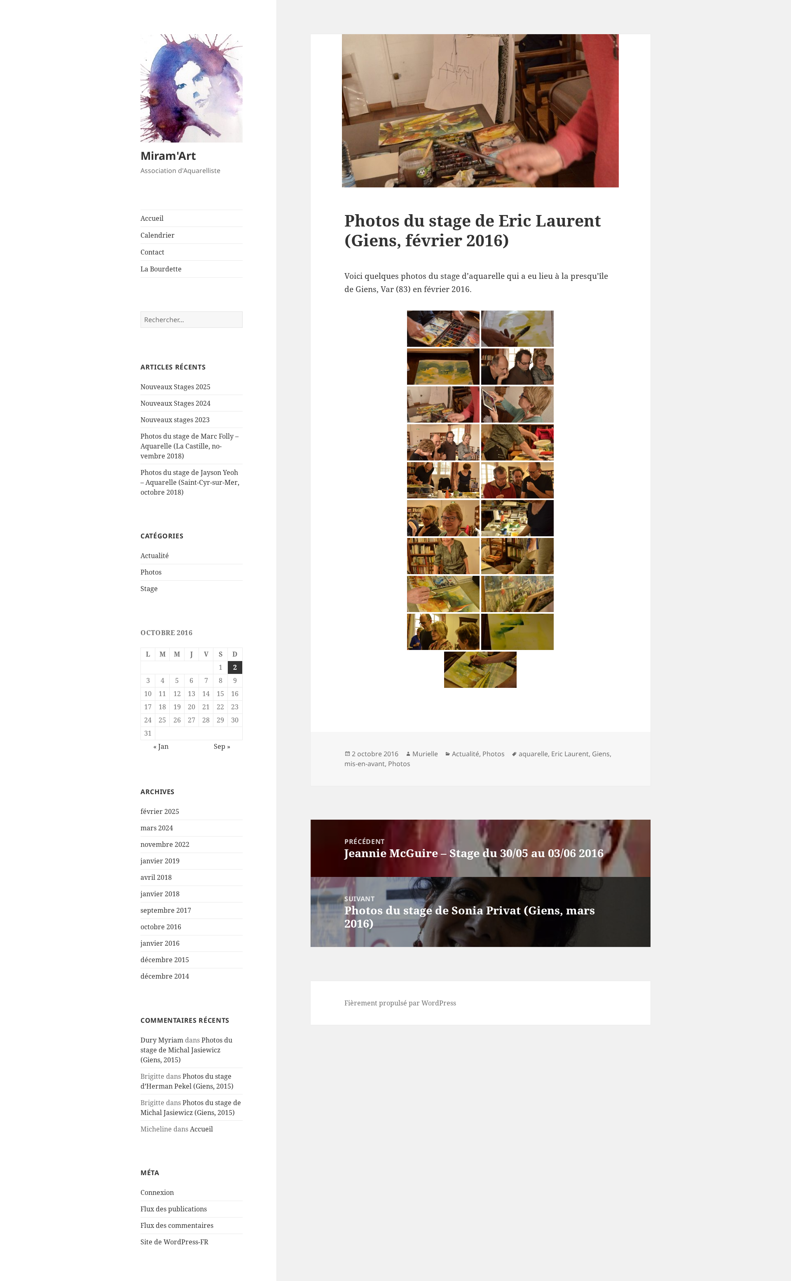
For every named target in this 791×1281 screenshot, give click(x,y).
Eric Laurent (570, 753)
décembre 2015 (164, 959)
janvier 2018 (160, 893)
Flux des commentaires (176, 1225)
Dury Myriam (161, 1040)
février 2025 (159, 811)
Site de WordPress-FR (174, 1241)
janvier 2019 (160, 860)
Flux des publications (173, 1208)
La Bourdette (161, 268)
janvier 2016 (160, 943)
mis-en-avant (364, 763)
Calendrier (157, 235)
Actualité (154, 555)
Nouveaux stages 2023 (175, 419)
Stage (149, 588)
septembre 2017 (165, 910)
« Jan (160, 746)
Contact (152, 252)
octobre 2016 (160, 926)
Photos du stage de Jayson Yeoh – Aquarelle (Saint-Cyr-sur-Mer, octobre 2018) (189, 482)
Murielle (425, 753)
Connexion (157, 1192)
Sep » (222, 746)
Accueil (152, 218)
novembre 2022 (165, 844)
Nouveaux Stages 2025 (175, 386)
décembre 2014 (164, 976)
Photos (150, 572)
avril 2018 (156, 877)
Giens (601, 753)
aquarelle (533, 753)
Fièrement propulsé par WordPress (400, 1003)
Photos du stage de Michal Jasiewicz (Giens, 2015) (186, 1050)
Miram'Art (168, 155)
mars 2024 (156, 827)
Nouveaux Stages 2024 (175, 403)
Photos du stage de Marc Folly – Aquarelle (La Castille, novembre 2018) (189, 446)
